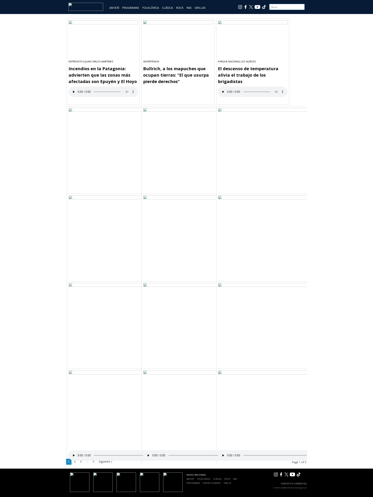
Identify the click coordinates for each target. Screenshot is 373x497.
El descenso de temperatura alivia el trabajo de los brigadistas (248, 75)
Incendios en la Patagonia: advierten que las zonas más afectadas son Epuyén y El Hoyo (103, 75)
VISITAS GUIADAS (211, 482)
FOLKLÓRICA (150, 8)
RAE (189, 8)
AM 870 (114, 8)
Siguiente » (105, 461)
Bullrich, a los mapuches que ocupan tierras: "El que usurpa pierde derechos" (176, 75)
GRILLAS (200, 8)
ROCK (179, 8)
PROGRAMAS (130, 8)
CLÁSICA (167, 8)
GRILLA (227, 482)
